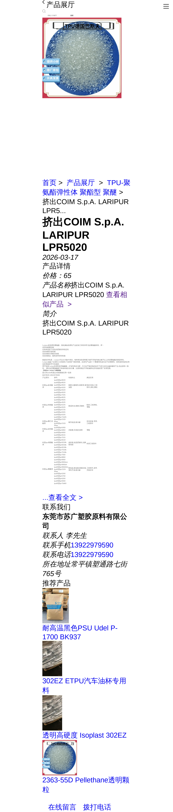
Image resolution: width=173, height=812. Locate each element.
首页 (49, 183)
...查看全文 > (62, 497)
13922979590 (92, 545)
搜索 (71, 15)
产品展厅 (81, 183)
